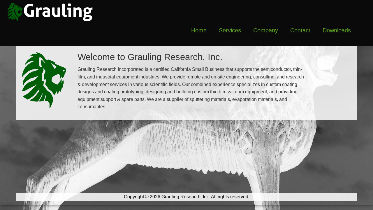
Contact (300, 30)
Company (265, 30)
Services (230, 30)
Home (199, 30)
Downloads (337, 30)
